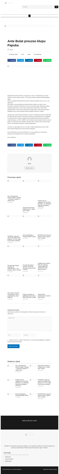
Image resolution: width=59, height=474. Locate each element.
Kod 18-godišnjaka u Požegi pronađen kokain (29, 235)
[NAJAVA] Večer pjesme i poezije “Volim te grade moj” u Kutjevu (44, 236)
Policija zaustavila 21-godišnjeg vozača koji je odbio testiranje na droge (29, 296)
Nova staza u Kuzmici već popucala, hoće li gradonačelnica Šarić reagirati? (13, 295)
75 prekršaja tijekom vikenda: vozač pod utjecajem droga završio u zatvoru (29, 267)
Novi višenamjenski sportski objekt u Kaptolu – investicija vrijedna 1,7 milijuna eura (14, 198)
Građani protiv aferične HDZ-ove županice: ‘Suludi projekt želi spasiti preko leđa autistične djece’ (44, 266)
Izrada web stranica (47, 469)
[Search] (56, 7)
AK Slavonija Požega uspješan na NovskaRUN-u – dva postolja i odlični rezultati (14, 268)
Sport (29, 54)
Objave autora (29, 168)
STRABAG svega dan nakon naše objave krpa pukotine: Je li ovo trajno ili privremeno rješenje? (14, 238)
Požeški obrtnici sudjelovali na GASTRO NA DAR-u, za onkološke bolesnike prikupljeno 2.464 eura (44, 203)
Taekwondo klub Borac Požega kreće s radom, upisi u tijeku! (29, 209)
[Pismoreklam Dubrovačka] (29, 31)
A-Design (54, 469)
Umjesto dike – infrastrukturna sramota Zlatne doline (44, 296)
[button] (29, 16)
